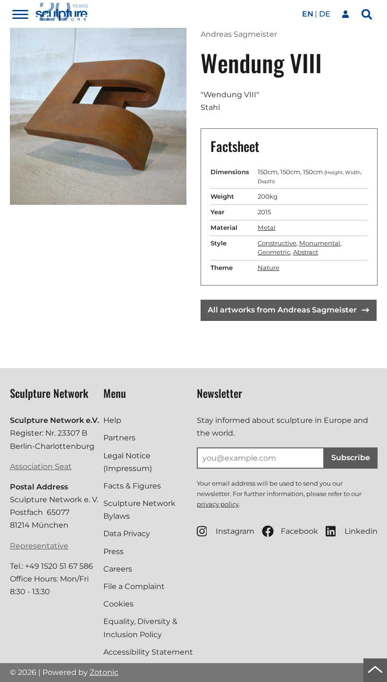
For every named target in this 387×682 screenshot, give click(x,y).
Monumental (319, 243)
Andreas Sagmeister (239, 34)
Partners (119, 437)
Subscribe (350, 457)
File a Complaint (134, 586)
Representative (39, 545)
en (307, 13)
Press (113, 551)
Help (112, 420)
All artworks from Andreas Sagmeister (282, 309)
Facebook (299, 531)
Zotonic (104, 672)
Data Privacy (126, 533)
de (324, 13)
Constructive (277, 243)
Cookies (118, 603)
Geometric (274, 252)
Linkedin (361, 531)
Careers (117, 568)
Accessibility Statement (148, 652)
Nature (268, 267)
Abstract (305, 252)
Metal (267, 227)
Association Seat (41, 466)
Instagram (235, 531)
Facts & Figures (132, 485)
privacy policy (218, 504)
